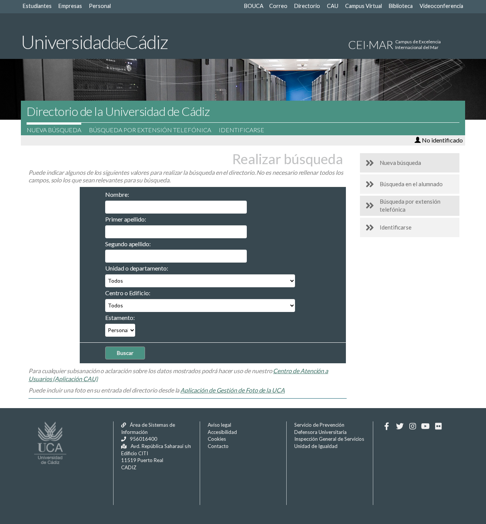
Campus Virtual (363, 6)
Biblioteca (401, 6)
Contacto (218, 446)
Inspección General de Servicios (329, 439)
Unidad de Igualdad (316, 446)
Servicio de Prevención (319, 425)
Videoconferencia (441, 6)
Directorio (307, 6)
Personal (100, 6)
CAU (332, 6)
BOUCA (254, 6)
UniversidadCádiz (94, 41)
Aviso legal (219, 425)
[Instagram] (412, 426)
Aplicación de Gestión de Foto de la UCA (232, 390)
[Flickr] (438, 426)
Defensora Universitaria (320, 432)
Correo (278, 6)
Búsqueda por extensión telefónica (150, 129)
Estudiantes (37, 6)
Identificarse (241, 129)
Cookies (217, 439)
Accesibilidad (222, 432)
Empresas (70, 6)
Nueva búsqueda (54, 129)
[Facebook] (387, 426)
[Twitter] (400, 426)
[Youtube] (425, 426)
